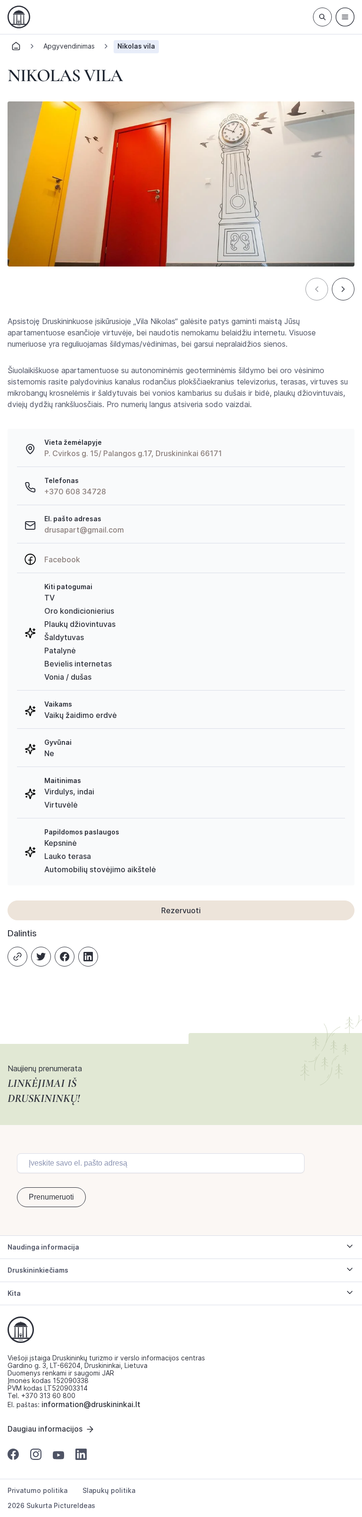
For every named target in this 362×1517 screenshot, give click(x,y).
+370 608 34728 (75, 491)
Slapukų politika (108, 1490)
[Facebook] (64, 957)
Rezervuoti (181, 910)
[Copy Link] (17, 957)
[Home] (16, 49)
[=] (345, 17)
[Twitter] (41, 957)
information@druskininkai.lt (90, 1404)
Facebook (62, 559)
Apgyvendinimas (69, 46)
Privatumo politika (37, 1490)
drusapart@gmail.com (84, 529)
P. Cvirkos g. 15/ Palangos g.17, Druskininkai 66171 (133, 453)
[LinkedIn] (88, 957)
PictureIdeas (74, 1505)
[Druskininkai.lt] (19, 17)
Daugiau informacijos (45, 1429)
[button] (316, 289)
